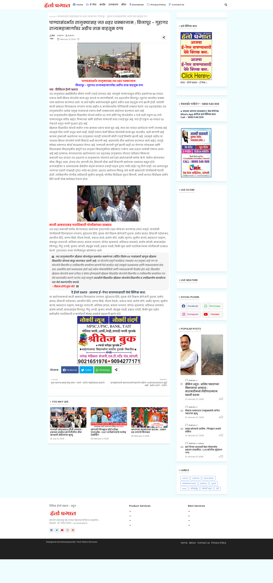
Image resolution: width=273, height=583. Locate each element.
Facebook (72, 369)
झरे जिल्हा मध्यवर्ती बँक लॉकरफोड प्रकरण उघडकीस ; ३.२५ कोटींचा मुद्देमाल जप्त (203, 450)
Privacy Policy (158, 4)
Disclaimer (138, 4)
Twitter (88, 369)
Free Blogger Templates (122, 555)
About (192, 542)
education (209, 478)
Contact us (177, 4)
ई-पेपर (92, 4)
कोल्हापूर (194, 488)
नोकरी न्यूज (207, 488)
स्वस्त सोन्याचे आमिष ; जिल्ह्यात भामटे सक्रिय (203, 430)
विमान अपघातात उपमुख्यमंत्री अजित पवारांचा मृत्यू (202, 412)
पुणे (217, 488)
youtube (215, 314)
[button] (226, 5)
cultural (195, 478)
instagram (192, 314)
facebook (193, 306)
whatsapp (214, 306)
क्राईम (102, 4)
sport (213, 483)
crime (185, 478)
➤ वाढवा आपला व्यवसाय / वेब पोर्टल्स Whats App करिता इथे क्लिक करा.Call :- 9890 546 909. (199, 114)
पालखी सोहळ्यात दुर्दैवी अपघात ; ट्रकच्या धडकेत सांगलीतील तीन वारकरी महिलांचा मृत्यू (66, 432)
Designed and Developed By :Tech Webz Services (71, 541)
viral (184, 488)
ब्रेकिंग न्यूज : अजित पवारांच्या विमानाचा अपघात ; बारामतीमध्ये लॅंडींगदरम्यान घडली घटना (202, 390)
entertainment (189, 483)
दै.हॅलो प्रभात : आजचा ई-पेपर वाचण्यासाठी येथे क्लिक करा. (108, 292)
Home (79, 4)
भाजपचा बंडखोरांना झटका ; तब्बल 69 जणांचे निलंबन (148, 431)
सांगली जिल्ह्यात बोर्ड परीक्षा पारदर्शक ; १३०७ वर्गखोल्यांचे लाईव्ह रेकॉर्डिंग (108, 432)
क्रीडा (123, 4)
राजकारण (113, 4)
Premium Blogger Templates (75, 555)
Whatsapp (104, 369)
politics (203, 483)
